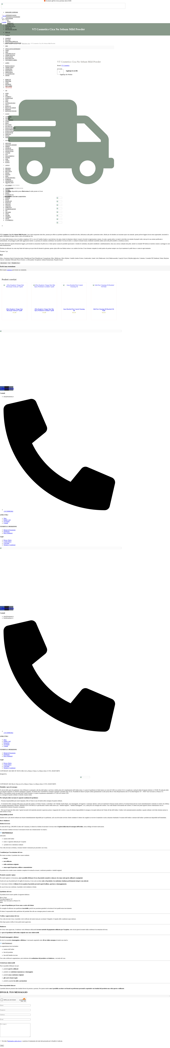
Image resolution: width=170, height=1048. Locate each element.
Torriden (8, 217)
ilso (6, 154)
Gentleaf (8, 143)
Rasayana (8, 196)
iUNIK (6, 159)
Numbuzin (8, 179)
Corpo (7, 63)
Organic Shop (9, 182)
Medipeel (8, 169)
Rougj (7, 199)
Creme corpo (9, 67)
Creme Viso (8, 28)
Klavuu (7, 162)
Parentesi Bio (9, 188)
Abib (6, 95)
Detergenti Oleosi (10, 15)
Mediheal (8, 168)
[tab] (3, 263)
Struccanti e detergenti (12, 49)
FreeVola (8, 134)
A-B (6, 90)
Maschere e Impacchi (11, 41)
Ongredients (9, 181)
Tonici (7, 20)
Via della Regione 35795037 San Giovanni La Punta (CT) (16, 603)
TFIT (6, 210)
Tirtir (7, 213)
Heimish (7, 146)
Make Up (8, 79)
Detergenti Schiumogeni (12, 16)
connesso (9, 270)
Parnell (7, 190)
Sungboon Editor (10, 209)
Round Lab (8, 201)
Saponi (7, 75)
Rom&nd (7, 198)
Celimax (7, 118)
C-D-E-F (7, 114)
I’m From (7, 152)
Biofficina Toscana (10, 111)
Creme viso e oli (10, 55)
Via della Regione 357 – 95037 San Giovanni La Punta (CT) (17, 385)
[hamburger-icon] (86, 11)
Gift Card (8, 86)
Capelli (7, 35)
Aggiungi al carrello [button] (14, 316)
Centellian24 (9, 120)
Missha (7, 173)
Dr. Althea (8, 124)
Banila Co (8, 106)
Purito (7, 193)
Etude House (9, 132)
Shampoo (8, 38)
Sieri (6, 52)
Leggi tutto (74, 316)
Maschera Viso (9, 24)
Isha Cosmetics (9, 156)
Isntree (7, 157)
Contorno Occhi (10, 26)
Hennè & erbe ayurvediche (13, 43)
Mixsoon (7, 174)
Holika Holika (9, 149)
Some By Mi (8, 207)
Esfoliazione (9, 18)
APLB (6, 101)
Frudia (7, 136)
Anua (6, 99)
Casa (7, 83)
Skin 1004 (8, 204)
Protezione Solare (11, 29)
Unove (7, 218)
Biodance (8, 109)
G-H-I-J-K (7, 140)
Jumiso (7, 160)
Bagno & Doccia (10, 66)
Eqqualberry (9, 129)
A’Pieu (7, 93)
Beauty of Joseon (10, 107)
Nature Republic (10, 177)
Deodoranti (8, 70)
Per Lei (7, 32)
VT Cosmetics (9, 220)
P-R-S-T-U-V (8, 185)
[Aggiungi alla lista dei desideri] (5, 285)
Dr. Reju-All (9, 126)
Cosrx (7, 121)
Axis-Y (7, 104)
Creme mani (8, 69)
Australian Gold (10, 103)
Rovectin (8, 202)
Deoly (7, 123)
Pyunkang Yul (9, 194)
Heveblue (8, 148)
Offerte (8, 84)
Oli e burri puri (9, 73)
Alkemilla (8, 96)
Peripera (8, 191)
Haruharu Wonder (11, 145)
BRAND (9, 87)
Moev (6, 176)
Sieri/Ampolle (9, 23)
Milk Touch (8, 171)
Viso (6, 46)
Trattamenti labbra (11, 60)
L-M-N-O (7, 165)
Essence (7, 21)
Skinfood (8, 206)
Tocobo (7, 215)
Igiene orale (9, 72)
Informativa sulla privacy (15, 1041)
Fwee (6, 137)
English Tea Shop (10, 128)
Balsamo (7, 40)
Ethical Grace (9, 131)
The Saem (8, 212)
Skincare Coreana (11, 12)
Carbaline (8, 116)
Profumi (8, 81)
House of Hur (9, 151)
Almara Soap (9, 98)
